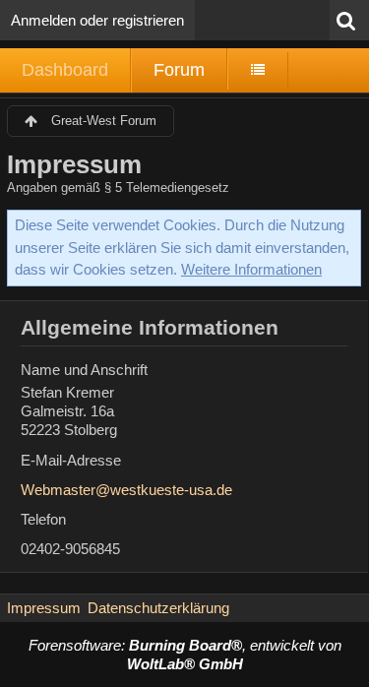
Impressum (44, 607)
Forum (179, 70)
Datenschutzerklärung (158, 607)
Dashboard (65, 70)
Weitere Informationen (251, 269)
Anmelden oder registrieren (97, 20)
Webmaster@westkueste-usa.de (126, 489)
